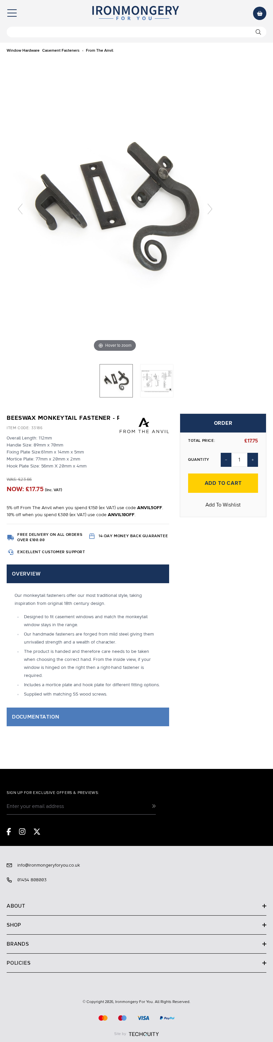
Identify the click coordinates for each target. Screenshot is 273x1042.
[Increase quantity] (252, 460)
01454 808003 (32, 880)
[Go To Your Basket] (259, 13)
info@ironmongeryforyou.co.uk (48, 865)
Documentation (35, 717)
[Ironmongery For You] (135, 13)
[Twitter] (37, 832)
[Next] (209, 208)
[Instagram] (22, 831)
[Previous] (20, 208)
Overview (26, 574)
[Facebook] (9, 831)
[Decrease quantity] (226, 460)
